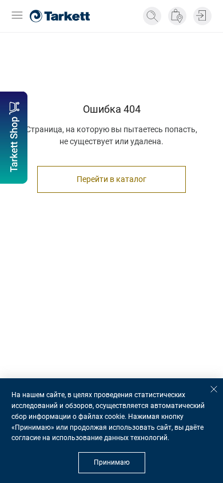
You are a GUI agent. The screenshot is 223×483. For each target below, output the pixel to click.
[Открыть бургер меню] (17, 16)
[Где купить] (177, 16)
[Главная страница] (60, 16)
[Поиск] (152, 16)
